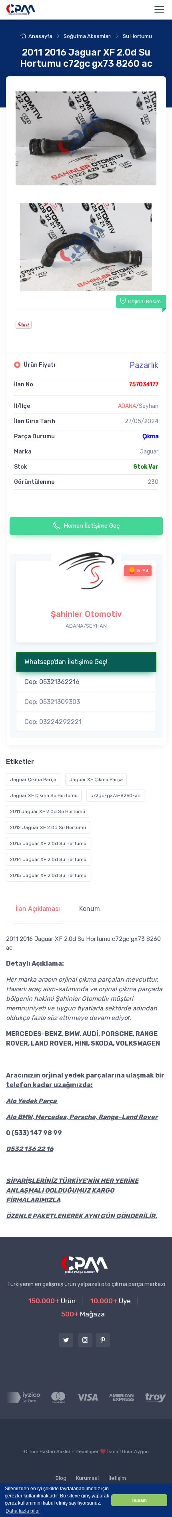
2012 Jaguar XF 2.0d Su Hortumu (48, 827)
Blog (61, 1478)
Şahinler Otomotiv (86, 614)
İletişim (117, 1478)
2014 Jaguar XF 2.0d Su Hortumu (48, 859)
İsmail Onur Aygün (128, 1451)
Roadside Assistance (37, 1469)
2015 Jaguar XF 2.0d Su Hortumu (48, 875)
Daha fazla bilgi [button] (23, 1511)
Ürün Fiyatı (39, 365)
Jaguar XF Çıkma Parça (96, 779)
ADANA (127, 406)
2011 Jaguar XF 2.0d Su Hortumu (47, 811)
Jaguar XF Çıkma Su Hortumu (44, 795)
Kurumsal (87, 1478)
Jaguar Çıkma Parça (33, 779)
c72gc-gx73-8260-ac (115, 795)
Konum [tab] (89, 909)
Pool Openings (91, 1469)
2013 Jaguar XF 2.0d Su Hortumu (48, 843)
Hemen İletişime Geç (92, 525)
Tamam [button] (139, 1500)
